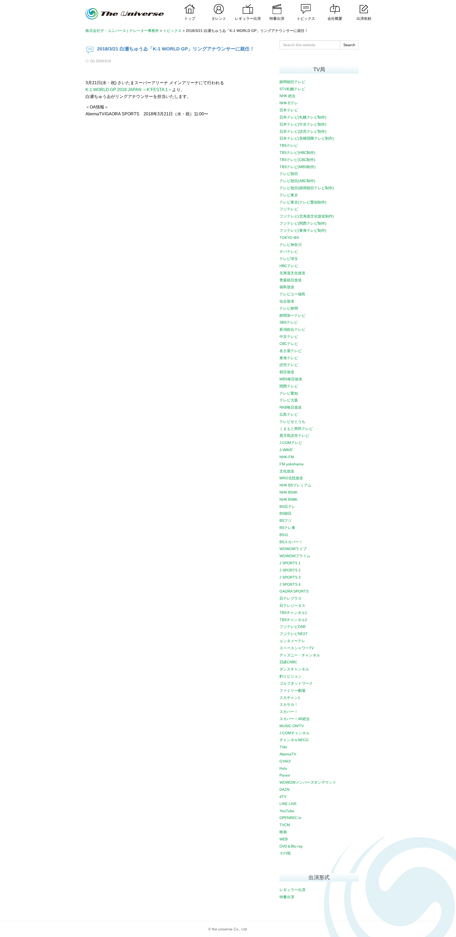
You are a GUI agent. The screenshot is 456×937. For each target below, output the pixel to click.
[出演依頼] (363, 4)
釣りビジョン (290, 676)
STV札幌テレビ (292, 89)
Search (349, 45)
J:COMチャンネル (294, 733)
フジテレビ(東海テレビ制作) (302, 230)
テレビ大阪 (288, 400)
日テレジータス (292, 605)
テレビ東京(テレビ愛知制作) (302, 202)
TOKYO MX (289, 237)
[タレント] (218, 4)
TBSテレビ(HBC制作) (297, 152)
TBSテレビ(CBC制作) (297, 160)
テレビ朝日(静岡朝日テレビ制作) (306, 188)
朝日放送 (286, 372)
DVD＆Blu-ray (291, 846)
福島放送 (286, 287)
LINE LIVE (288, 804)
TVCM (284, 825)
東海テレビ (288, 358)
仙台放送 (286, 301)
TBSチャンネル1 (293, 613)
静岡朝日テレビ (292, 82)
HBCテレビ (288, 266)
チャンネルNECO (293, 740)
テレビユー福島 (292, 294)
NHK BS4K (288, 492)
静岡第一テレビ (292, 315)
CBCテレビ (288, 344)
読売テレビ (288, 365)
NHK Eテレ (288, 103)
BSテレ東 (287, 528)
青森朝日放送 (290, 280)
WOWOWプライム (294, 556)
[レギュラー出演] (247, 4)
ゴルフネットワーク (296, 683)
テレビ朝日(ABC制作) (297, 181)
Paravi (284, 775)
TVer (283, 747)
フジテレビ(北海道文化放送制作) (306, 216)
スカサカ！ (288, 704)
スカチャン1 (289, 697)
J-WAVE (286, 450)
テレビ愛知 (288, 393)
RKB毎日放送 (290, 407)
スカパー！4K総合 (294, 719)
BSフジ (285, 520)
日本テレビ (288, 110)
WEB (283, 839)
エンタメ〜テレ (292, 641)
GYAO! (285, 761)
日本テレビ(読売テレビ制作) (302, 131)
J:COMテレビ (290, 443)
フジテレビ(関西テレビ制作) (302, 223)
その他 (285, 853)
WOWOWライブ (293, 549)
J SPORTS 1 (290, 563)
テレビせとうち (292, 421)
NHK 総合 (287, 96)
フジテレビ (288, 209)
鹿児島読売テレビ (294, 435)
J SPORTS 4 (290, 584)
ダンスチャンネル (294, 669)
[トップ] (189, 4)
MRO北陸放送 (291, 478)
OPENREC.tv (290, 818)
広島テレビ (288, 414)
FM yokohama (291, 464)
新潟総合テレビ (292, 329)
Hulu (283, 768)
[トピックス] (305, 4)
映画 (283, 832)
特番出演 (286, 897)
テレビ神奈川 (290, 245)
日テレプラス (290, 598)
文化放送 (286, 471)
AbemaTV (287, 754)
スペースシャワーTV (296, 648)
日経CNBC (288, 662)
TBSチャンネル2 (293, 620)
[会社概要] (334, 4)
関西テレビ (288, 386)
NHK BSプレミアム (295, 485)
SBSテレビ (288, 322)
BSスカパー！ (291, 542)
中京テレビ (288, 336)
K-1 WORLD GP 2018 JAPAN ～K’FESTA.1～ (129, 89)
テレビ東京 (288, 195)
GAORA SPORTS (293, 591)
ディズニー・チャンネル (299, 655)
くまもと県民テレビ (296, 429)
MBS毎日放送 (290, 379)
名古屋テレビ (290, 351)
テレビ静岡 (288, 308)
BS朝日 (285, 513)
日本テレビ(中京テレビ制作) (302, 124)
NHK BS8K (288, 499)
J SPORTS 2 (290, 570)
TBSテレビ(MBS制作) (297, 167)
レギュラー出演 (292, 890)
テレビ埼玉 (288, 259)
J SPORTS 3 (290, 577)
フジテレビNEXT (293, 634)
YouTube (286, 811)
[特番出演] (276, 4)
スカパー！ (288, 711)
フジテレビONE (292, 626)
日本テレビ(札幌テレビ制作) (302, 117)
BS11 (283, 535)
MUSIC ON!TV (291, 726)
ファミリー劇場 (292, 690)
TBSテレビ (288, 145)
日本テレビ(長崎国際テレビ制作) (306, 138)
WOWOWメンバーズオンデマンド (307, 782)
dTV (282, 796)
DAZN (284, 789)
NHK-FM (286, 457)
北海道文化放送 (292, 273)
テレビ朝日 (288, 174)
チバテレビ (288, 251)
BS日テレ (287, 506)
